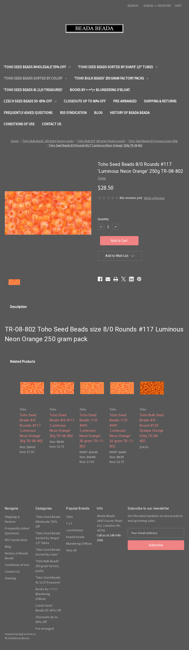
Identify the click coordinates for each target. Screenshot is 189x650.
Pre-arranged (125, 101)
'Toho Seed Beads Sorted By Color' (33, 78)
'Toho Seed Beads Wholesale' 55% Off (35, 67)
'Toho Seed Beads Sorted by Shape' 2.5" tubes (115, 67)
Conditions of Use (19, 124)
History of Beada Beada (130, 112)
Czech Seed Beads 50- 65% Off (28, 101)
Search (132, 5)
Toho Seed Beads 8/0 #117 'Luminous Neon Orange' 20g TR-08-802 (62, 425)
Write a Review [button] (154, 198)
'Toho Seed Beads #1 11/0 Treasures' (33, 90)
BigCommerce (27, 634)
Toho (69, 517)
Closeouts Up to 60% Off (85, 101)
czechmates (74, 530)
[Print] (115, 279)
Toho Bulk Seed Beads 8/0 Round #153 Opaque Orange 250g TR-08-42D (151, 428)
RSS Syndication (73, 112)
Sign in (148, 5)
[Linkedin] (131, 279)
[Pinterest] (139, 279)
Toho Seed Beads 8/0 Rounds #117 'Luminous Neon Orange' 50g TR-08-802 (31, 428)
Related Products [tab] (22, 361)
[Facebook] (100, 279)
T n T (69, 523)
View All (71, 550)
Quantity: (103, 219)
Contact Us (51, 124)
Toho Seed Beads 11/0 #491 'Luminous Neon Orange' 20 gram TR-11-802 (121, 430)
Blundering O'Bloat (79, 543)
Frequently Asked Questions (28, 112)
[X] (123, 279)
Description (18, 306)
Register (164, 5)
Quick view (32, 384)
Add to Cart (32, 392)
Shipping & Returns (160, 101)
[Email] (108, 279)
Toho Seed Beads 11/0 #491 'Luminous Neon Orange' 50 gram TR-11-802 (92, 430)
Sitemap (10, 578)
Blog (98, 112)
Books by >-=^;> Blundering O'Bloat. (100, 90)
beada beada (75, 537)
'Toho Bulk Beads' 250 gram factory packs (109, 78)
